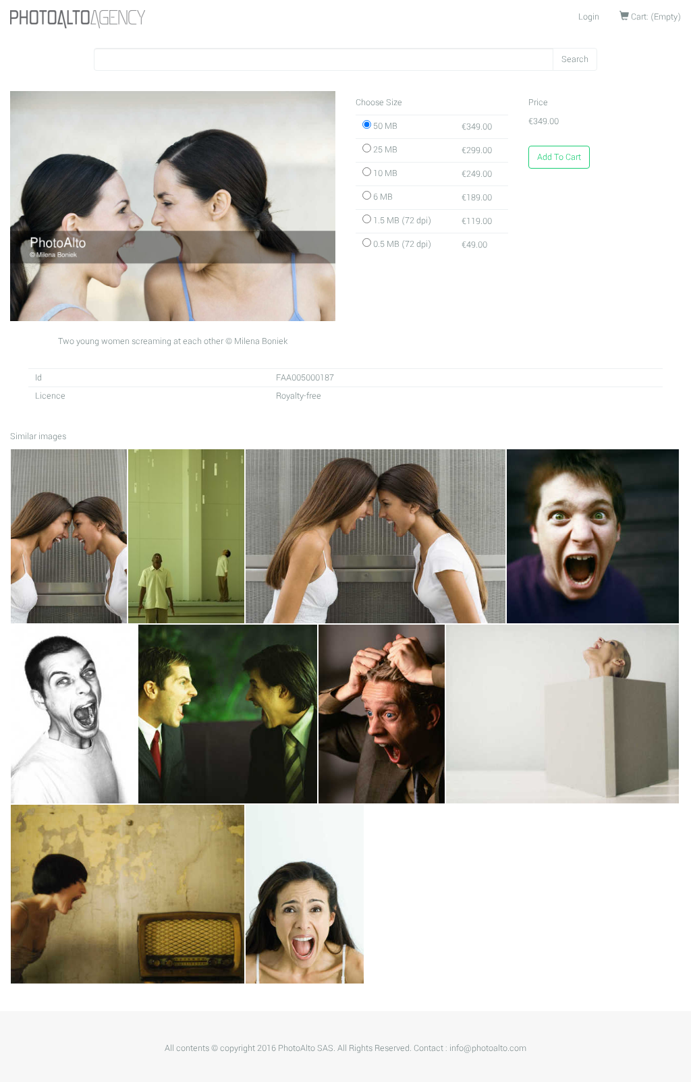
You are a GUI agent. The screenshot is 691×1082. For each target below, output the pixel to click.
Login (588, 17)
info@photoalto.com (487, 1048)
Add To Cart (559, 157)
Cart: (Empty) (655, 17)
